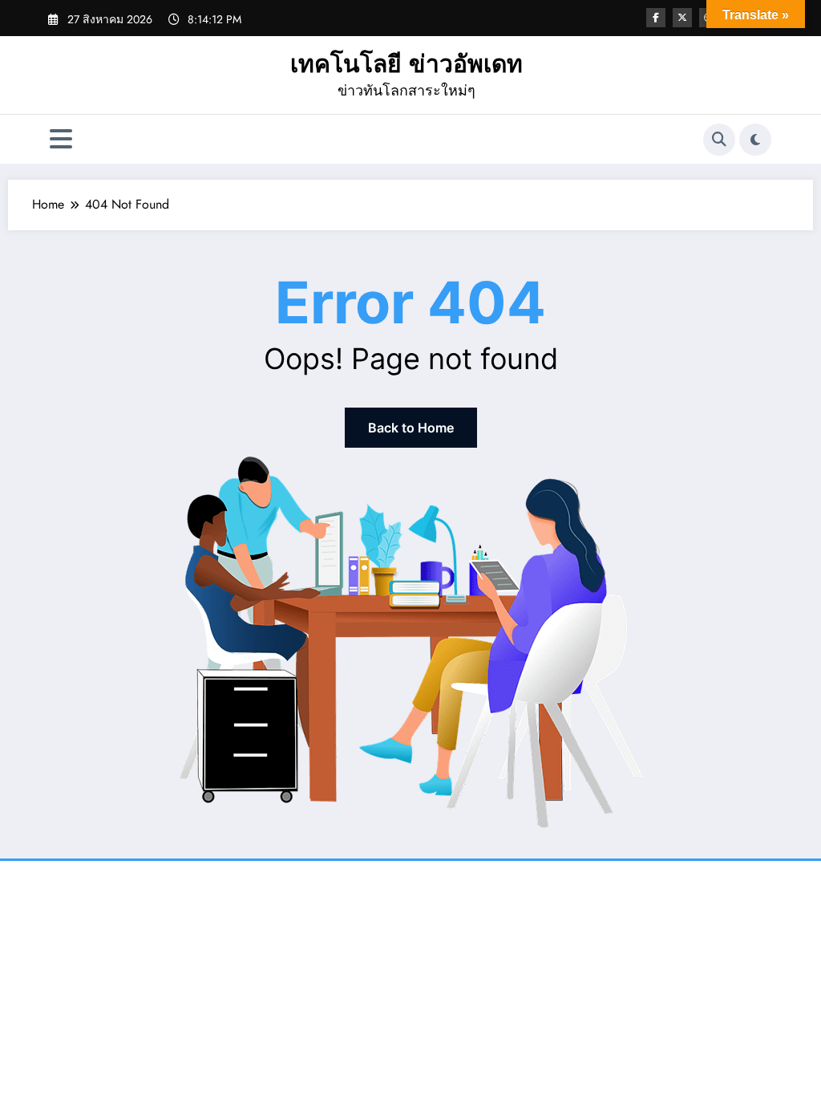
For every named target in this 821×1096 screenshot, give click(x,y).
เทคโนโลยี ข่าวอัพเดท (406, 64)
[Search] (719, 140)
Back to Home (411, 428)
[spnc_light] (755, 140)
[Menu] (61, 139)
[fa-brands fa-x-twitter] (682, 17)
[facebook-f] (655, 17)
